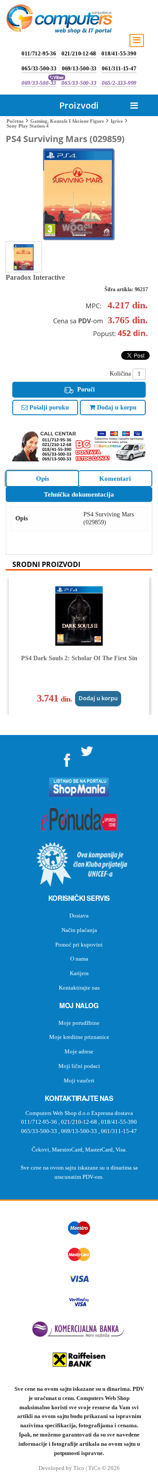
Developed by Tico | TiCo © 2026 (79, 1468)
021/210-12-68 (78, 53)
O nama (79, 958)
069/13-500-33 (79, 68)
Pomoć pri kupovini (79, 944)
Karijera (79, 973)
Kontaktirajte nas (79, 987)
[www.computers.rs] (59, 21)
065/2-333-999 (119, 83)
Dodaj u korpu (115, 407)
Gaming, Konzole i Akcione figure (67, 121)
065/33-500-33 (39, 68)
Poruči (85, 389)
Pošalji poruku (48, 407)
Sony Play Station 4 (28, 125)
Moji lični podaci (79, 1066)
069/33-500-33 (39, 83)
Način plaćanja (79, 930)
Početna (15, 121)
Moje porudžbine (79, 1023)
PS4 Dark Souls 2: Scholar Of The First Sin (79, 658)
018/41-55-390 (118, 53)
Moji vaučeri (79, 1080)
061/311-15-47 (119, 68)
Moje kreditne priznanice (79, 1037)
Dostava (79, 915)
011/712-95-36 (39, 53)
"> (67, 757)
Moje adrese (79, 1051)
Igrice (117, 121)
